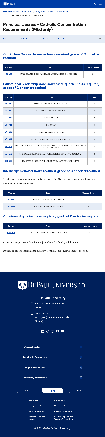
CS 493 (8, 74)
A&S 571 (8, 154)
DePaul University (11, 11)
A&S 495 (8, 125)
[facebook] (57, 331)
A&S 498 (8, 139)
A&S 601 (11, 199)
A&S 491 (8, 103)
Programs (40, 11)
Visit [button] (26, 390)
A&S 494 (8, 118)
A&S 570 (8, 146)
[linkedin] (42, 331)
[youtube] (62, 331)
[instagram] (52, 331)
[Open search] (95, 4)
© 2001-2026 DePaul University (52, 428)
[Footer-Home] (52, 285)
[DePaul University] (24, 4)
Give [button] (78, 390)
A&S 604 (11, 206)
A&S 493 (8, 110)
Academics (27, 11)
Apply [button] (52, 390)
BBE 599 (8, 161)
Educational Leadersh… (58, 11)
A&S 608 (11, 232)
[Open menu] (100, 4)
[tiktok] (47, 331)
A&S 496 (8, 132)
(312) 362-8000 (43, 314)
